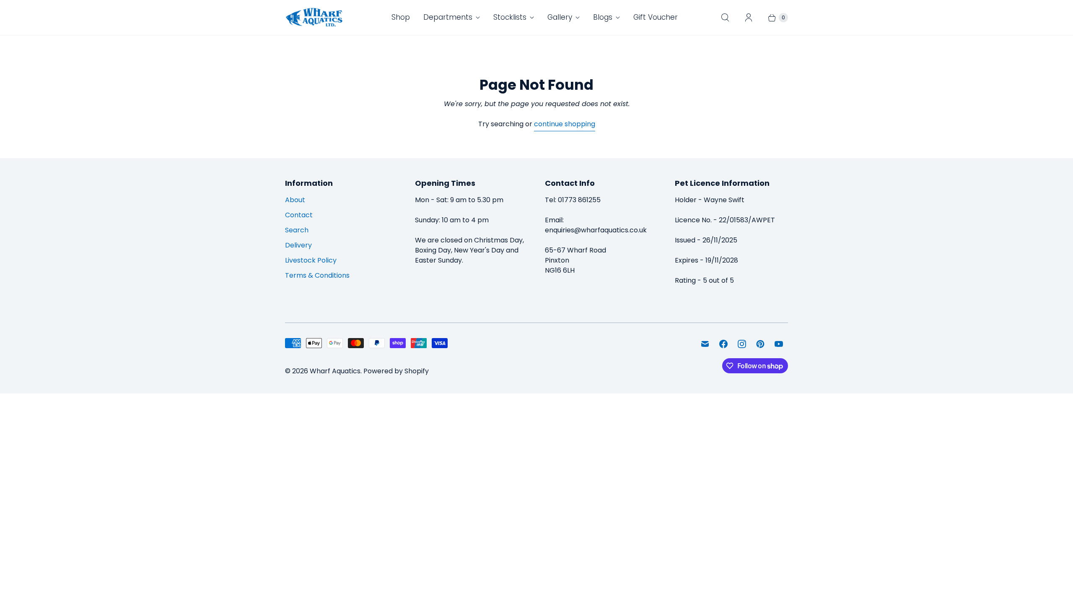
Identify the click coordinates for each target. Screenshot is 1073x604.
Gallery (559, 17)
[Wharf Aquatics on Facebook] (723, 343)
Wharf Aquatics (335, 371)
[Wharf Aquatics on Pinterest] (760, 343)
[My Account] (748, 18)
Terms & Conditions (317, 275)
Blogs (602, 17)
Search (296, 230)
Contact (299, 215)
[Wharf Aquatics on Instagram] (742, 343)
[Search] (725, 18)
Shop (400, 17)
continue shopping (564, 124)
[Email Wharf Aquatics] (705, 343)
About (295, 200)
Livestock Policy (311, 260)
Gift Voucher (655, 17)
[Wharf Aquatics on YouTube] (779, 343)
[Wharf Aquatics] (314, 18)
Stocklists (509, 17)
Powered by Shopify (396, 371)
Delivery (298, 245)
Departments (447, 17)
